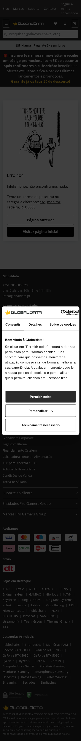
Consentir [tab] (13, 324)
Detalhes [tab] (35, 324)
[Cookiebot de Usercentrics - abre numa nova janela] (60, 312)
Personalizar (38, 411)
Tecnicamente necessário (41, 425)
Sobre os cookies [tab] (62, 324)
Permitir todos (40, 396)
